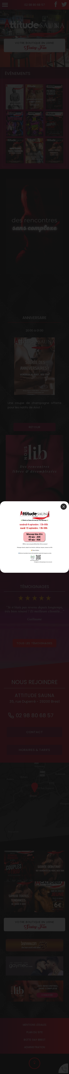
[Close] (64, 507)
